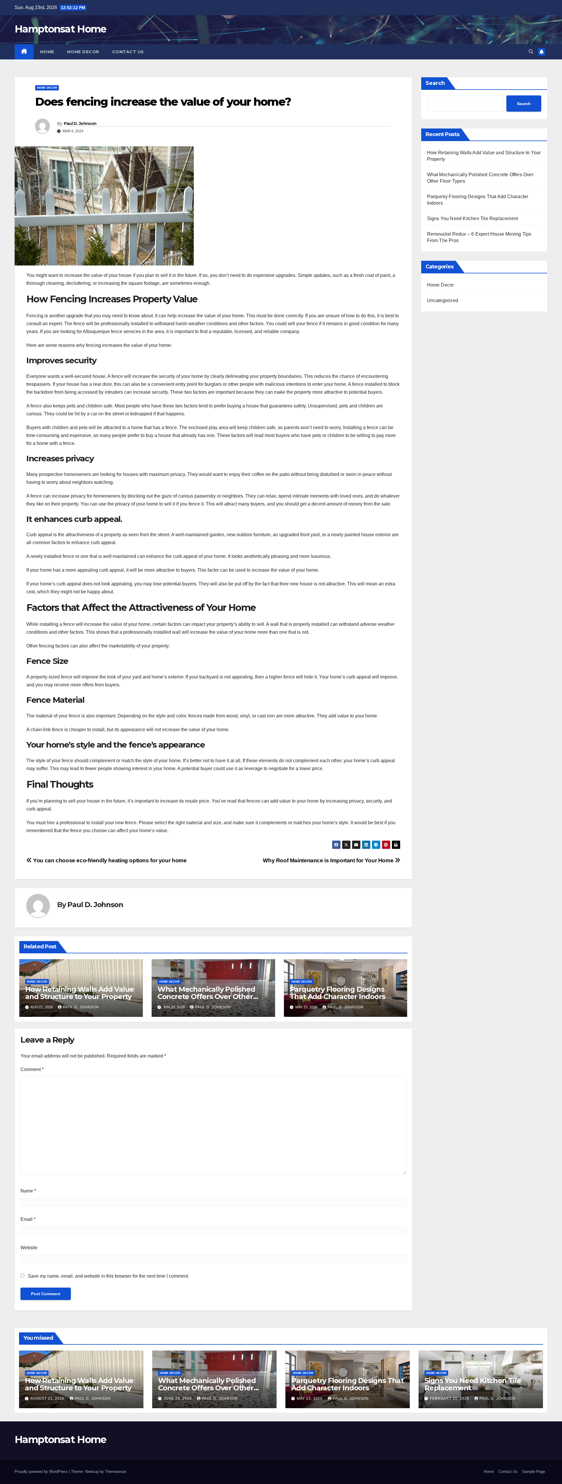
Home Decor (83, 51)
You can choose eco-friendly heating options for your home (109, 860)
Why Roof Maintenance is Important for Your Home (329, 860)
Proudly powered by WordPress (42, 1471)
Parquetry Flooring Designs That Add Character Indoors (337, 993)
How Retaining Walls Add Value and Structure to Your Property (79, 993)
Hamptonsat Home (60, 29)
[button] (531, 51)
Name (28, 1190)
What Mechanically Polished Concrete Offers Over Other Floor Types (206, 996)
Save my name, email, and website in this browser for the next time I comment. (108, 1276)
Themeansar (115, 1471)
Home (47, 51)
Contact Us (128, 51)
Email (27, 1219)
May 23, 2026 (310, 1398)
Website (28, 1247)
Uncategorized (442, 300)
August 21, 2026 (48, 1398)
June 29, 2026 (178, 1398)
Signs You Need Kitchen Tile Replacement (472, 218)
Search (435, 83)
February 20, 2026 (450, 1398)
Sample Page (533, 1471)
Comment (32, 1069)
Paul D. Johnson (80, 123)
